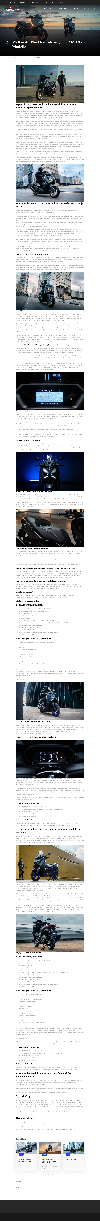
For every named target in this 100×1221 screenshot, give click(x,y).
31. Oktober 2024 (69, 1163)
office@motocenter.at (37, 2)
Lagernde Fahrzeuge (63, 8)
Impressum (45, 1206)
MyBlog (18, 1181)
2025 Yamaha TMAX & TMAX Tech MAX (72, 1158)
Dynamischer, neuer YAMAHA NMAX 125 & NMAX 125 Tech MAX (26, 1159)
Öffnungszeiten (23, 2)
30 (21, 1166)
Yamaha (37, 50)
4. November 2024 (23, 1164)
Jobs (83, 8)
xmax (32, 50)
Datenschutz (52, 1206)
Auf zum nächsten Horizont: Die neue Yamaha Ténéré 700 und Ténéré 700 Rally (49, 1160)
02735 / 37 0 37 (11, 2)
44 (44, 1168)
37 (68, 1165)
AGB (56, 1206)
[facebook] (91, 2)
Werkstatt (47, 8)
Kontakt (91, 8)
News (76, 8)
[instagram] (94, 2)
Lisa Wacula (17, 50)
